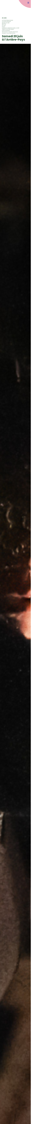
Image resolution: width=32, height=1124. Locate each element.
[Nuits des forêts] (4, 6)
